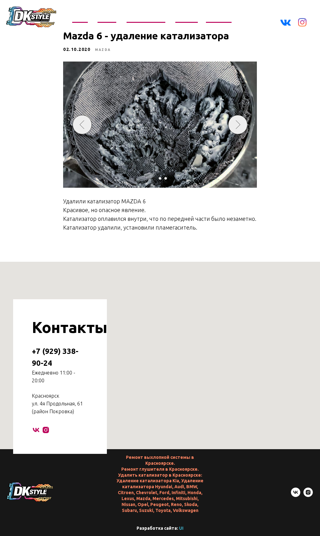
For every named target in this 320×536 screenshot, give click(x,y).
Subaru (129, 510)
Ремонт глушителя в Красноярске (159, 469)
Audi (179, 486)
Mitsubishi (187, 498)
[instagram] (46, 430)
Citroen (126, 492)
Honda (194, 492)
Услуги (106, 17)
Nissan (128, 504)
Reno (176, 504)
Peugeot (159, 504)
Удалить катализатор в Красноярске (159, 475)
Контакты (219, 17)
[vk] (36, 430)
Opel (143, 504)
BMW (191, 486)
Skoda (190, 504)
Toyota (163, 510)
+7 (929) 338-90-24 (274, 13)
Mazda (143, 498)
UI (181, 528)
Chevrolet (146, 492)
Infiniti (178, 492)
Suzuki (146, 510)
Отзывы (187, 17)
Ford (164, 492)
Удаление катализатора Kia (148, 480)
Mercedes (163, 498)
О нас (79, 17)
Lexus (128, 498)
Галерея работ (146, 17)
